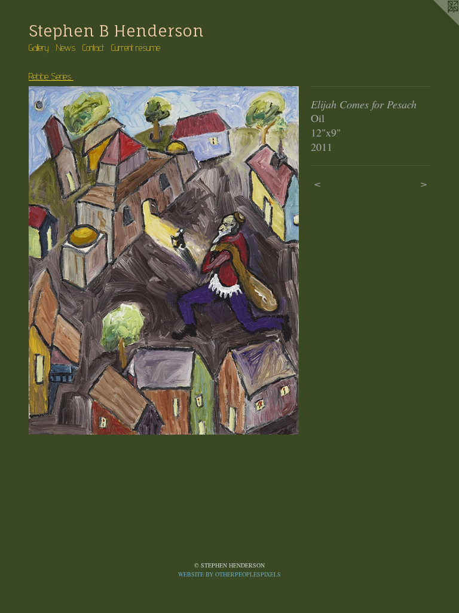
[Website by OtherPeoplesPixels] (435, 24)
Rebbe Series (51, 76)
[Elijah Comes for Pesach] (164, 260)
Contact (93, 47)
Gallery (39, 47)
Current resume (135, 47)
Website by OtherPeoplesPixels (229, 574)
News (65, 47)
